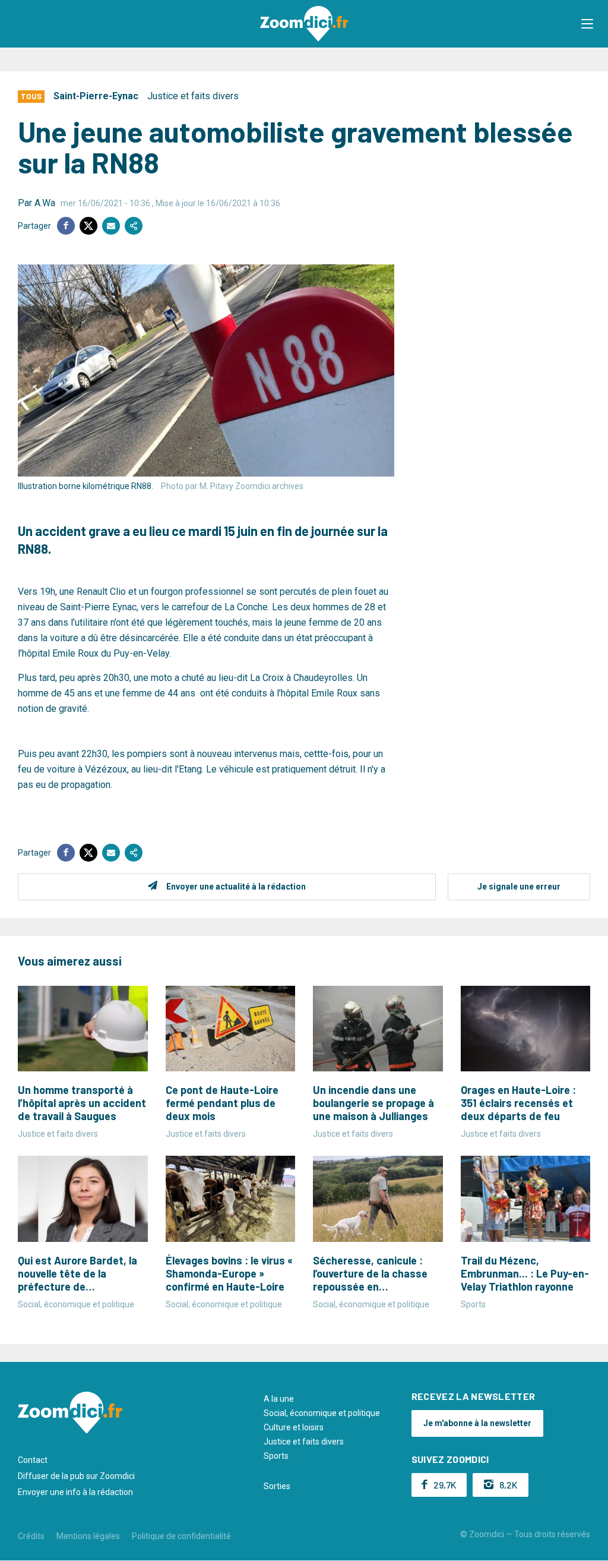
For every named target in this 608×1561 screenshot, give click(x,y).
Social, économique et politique (322, 1413)
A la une (279, 1399)
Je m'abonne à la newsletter (477, 1423)
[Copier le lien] (133, 226)
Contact (33, 1460)
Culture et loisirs (294, 1427)
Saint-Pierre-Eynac (95, 96)
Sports (276, 1456)
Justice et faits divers (193, 96)
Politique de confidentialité (181, 1536)
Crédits (31, 1536)
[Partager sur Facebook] (66, 226)
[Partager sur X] (88, 226)
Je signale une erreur (518, 886)
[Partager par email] (111, 226)
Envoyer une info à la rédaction (75, 1492)
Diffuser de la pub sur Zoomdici (76, 1476)
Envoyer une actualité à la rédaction (236, 886)
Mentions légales (88, 1536)
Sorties (277, 1486)
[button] (587, 24)
